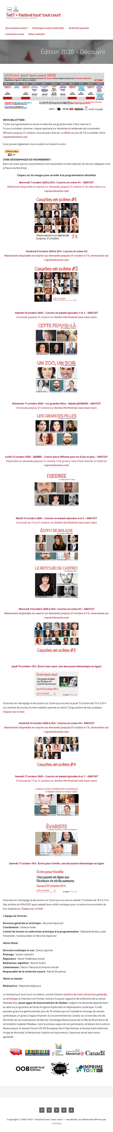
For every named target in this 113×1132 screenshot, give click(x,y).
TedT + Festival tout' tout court (33, 15)
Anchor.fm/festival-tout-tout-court (75, 317)
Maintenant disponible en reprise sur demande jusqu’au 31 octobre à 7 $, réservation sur (56, 613)
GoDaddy (56, 1123)
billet (67, 132)
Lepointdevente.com (15, 136)
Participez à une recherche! (48, 28)
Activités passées (79, 28)
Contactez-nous (14, 34)
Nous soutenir (37, 34)
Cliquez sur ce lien (13, 711)
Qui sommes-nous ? (16, 28)
